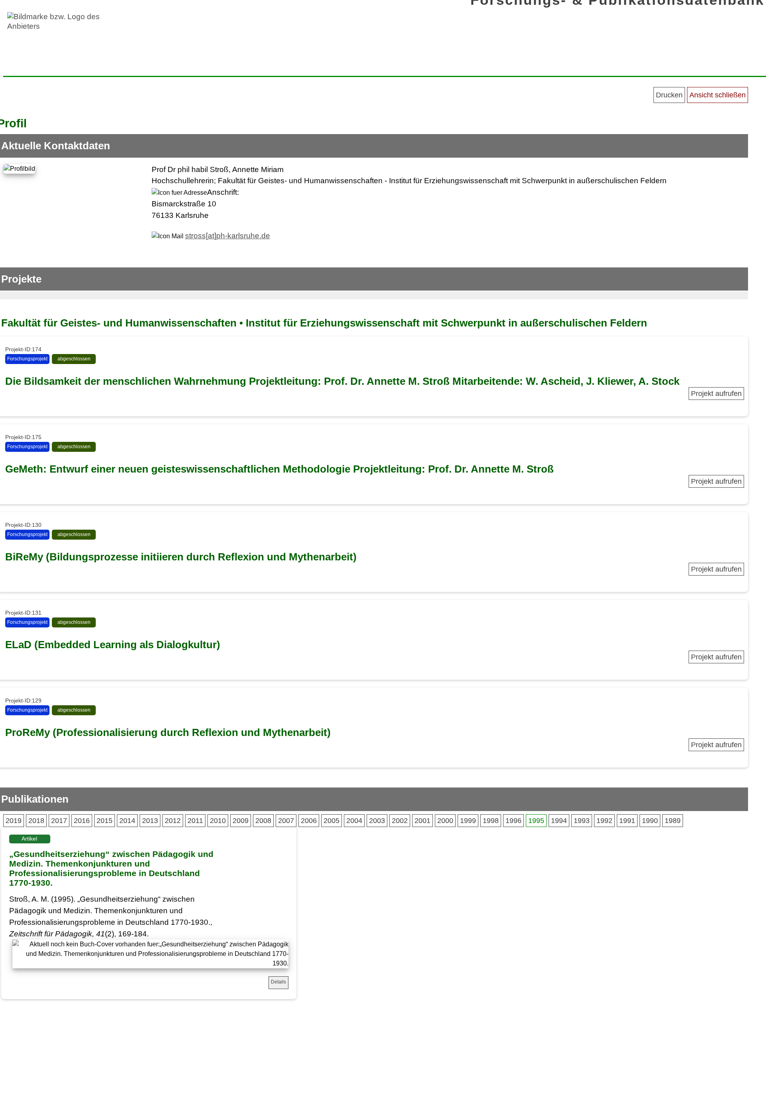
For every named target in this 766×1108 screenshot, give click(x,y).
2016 (82, 821)
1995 (536, 821)
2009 (241, 821)
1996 (513, 821)
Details (278, 982)
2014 (127, 821)
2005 (332, 821)
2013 (150, 821)
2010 (218, 821)
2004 (354, 821)
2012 (173, 821)
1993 (582, 821)
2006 (309, 821)
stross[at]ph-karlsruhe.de (227, 235)
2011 (195, 821)
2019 (14, 821)
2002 (400, 821)
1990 (650, 821)
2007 (286, 821)
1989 (673, 821)
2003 (377, 821)
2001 (422, 821)
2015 (105, 821)
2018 (36, 821)
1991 (627, 821)
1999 (468, 821)
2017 (59, 821)
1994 (559, 821)
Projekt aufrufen (716, 394)
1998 (491, 821)
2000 (445, 821)
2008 (263, 821)
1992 (604, 821)
